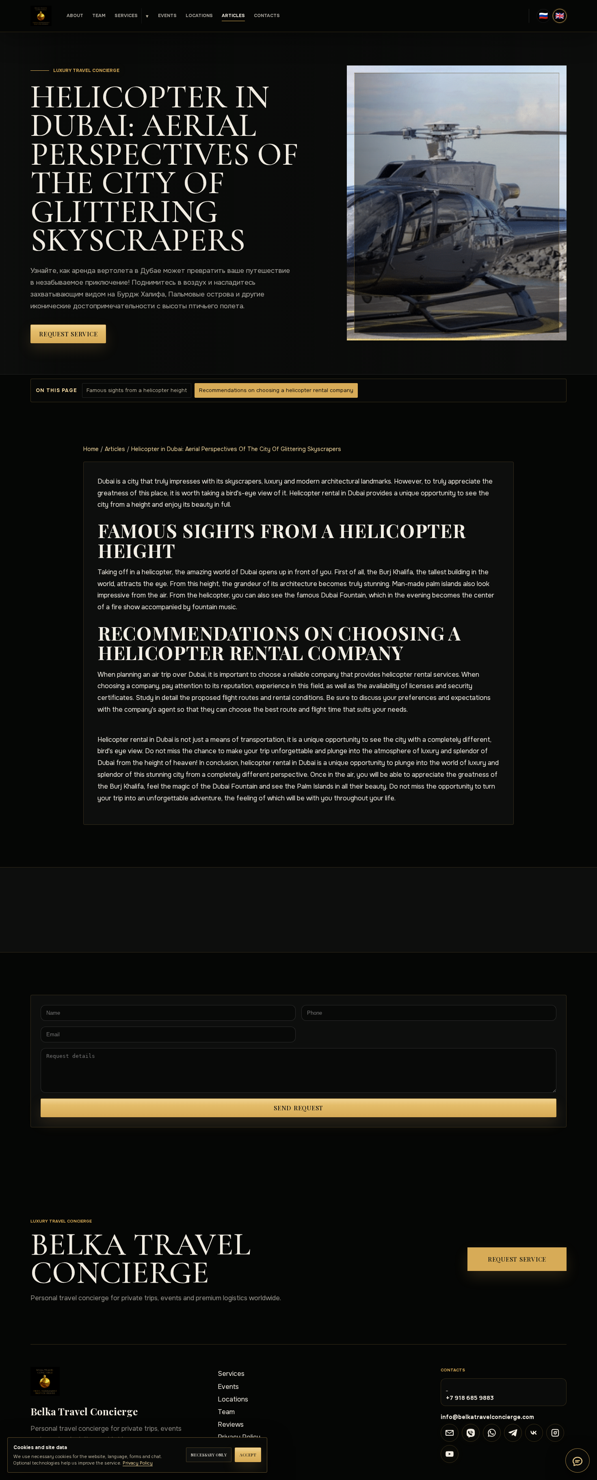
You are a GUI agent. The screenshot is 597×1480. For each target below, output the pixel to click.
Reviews (231, 1424)
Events (167, 15)
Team (99, 15)
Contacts (267, 15)
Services (126, 15)
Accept (248, 1455)
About (75, 15)
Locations (199, 15)
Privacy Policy (138, 1463)
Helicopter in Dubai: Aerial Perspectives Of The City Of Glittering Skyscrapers (236, 449)
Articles (233, 15)
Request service (68, 334)
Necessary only (209, 1455)
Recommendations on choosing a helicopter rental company (276, 390)
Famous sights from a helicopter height (137, 390)
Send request (298, 1108)
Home (91, 449)
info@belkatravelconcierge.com (487, 1417)
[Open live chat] (577, 1460)
